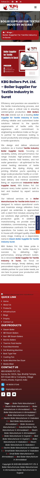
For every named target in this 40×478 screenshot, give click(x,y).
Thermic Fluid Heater (12, 343)
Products (7, 308)
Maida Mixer (8, 364)
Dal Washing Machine (13, 350)
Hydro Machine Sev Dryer (14, 360)
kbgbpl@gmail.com (14, 389)
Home (6, 301)
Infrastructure (9, 311)
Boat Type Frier (9, 353)
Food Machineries (11, 346)
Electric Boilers (9, 340)
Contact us (8, 322)
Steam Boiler (8, 329)
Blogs (9, 32)
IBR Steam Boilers (10, 333)
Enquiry (6, 318)
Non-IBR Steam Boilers (13, 336)
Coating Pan (8, 357)
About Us (7, 305)
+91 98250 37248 (12, 384)
